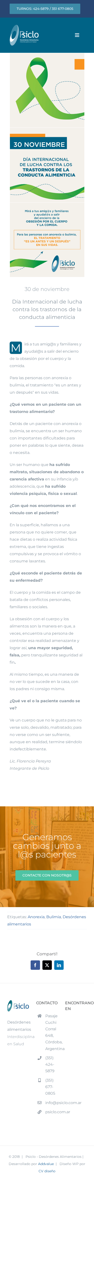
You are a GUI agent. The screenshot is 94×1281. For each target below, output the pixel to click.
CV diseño (47, 1171)
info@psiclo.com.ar (51, 1102)
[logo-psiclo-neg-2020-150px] (24, 26)
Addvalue (46, 1164)
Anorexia (36, 917)
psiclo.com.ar (51, 1112)
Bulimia (53, 917)
